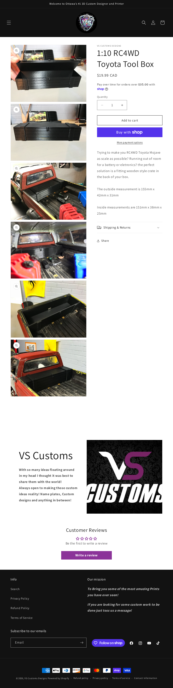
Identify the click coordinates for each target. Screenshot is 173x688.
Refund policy (80, 678)
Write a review (86, 555)
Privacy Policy (20, 598)
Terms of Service (22, 618)
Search (15, 589)
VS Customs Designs (35, 678)
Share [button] (105, 241)
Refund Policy (20, 608)
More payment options (130, 142)
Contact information (145, 678)
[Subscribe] (81, 643)
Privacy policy (100, 678)
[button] (9, 22)
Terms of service (121, 678)
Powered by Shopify (58, 678)
